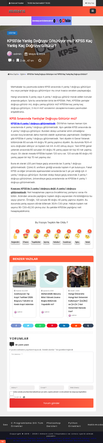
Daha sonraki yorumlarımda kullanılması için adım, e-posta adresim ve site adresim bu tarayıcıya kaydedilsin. (50, 392)
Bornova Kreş (82, 440)
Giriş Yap (90, 3)
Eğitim (12, 33)
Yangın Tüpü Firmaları (60, 440)
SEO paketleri (54, 438)
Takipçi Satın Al (37, 438)
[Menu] (93, 11)
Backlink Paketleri (17, 438)
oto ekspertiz (39, 440)
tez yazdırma (23, 440)
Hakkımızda (95, 424)
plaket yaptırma (72, 438)
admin (19, 312)
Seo (5, 424)
